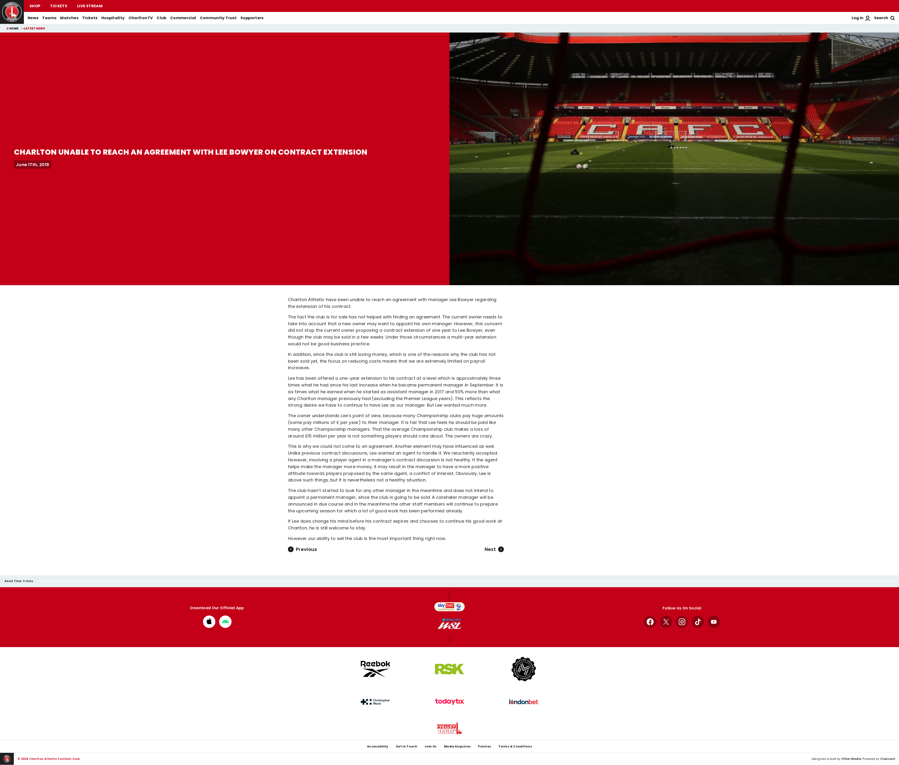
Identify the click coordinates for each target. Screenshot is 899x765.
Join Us (431, 746)
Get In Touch (406, 746)
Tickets (58, 6)
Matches (69, 18)
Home (13, 28)
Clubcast (887, 759)
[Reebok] (375, 669)
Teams (49, 18)
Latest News (34, 28)
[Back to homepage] (12, 12)
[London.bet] (523, 701)
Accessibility (377, 746)
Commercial (183, 18)
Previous (306, 549)
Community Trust (218, 18)
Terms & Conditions (515, 746)
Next (490, 549)
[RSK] (449, 669)
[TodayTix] (449, 702)
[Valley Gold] (449, 728)
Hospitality (113, 18)
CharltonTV (141, 18)
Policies (484, 746)
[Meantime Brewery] (523, 669)
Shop (34, 6)
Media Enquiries (457, 746)
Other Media (851, 759)
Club (161, 18)
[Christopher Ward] (375, 702)
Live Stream (90, 6)
